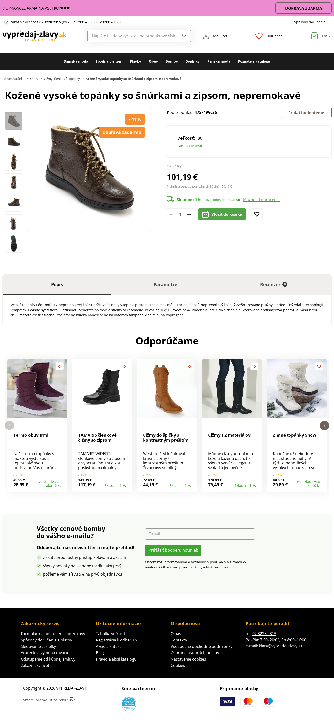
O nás (176, 633)
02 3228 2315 (50, 22)
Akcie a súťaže (109, 646)
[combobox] (132, 36)
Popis (57, 284)
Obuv (153, 61)
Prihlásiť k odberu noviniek (173, 550)
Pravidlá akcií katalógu (116, 659)
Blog (100, 652)
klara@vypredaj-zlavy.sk (280, 646)
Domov (172, 61)
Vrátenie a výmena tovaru (44, 652)
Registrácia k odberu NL (118, 640)
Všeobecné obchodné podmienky (201, 646)
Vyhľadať (183, 36)
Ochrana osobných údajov (195, 652)
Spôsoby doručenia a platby (46, 640)
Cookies (178, 665)
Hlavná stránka (13, 79)
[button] (9, 425)
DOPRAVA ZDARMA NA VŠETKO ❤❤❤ (36, 8)
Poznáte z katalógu (254, 61)
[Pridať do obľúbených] (257, 214)
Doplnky (192, 61)
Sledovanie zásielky (38, 646)
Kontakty (179, 640)
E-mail (154, 534)
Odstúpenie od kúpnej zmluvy (48, 659)
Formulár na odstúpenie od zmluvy (53, 633)
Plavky (135, 61)
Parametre (165, 284)
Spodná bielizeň (109, 61)
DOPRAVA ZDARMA (303, 8)
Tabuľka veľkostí (190, 146)
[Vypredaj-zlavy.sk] (41, 36)
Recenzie (273, 284)
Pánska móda (218, 61)
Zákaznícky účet (35, 665)
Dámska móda (76, 61)
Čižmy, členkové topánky (62, 79)
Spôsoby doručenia (309, 22)
